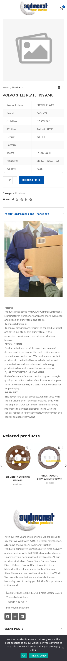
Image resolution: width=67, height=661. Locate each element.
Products (17, 87)
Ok (24, 655)
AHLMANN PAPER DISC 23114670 (18, 479)
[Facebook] (7, 616)
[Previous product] (55, 87)
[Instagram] (15, 616)
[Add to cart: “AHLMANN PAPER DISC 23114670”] (28, 447)
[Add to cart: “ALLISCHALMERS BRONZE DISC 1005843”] (59, 447)
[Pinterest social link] (21, 199)
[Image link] (33, 520)
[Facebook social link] (13, 199)
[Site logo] (33, 7)
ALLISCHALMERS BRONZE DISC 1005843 (49, 477)
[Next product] (62, 87)
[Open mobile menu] (4, 8)
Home (6, 87)
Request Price (31, 180)
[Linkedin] (22, 616)
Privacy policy (39, 655)
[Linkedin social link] (26, 199)
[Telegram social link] (30, 199)
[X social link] (17, 199)
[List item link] (33, 608)
